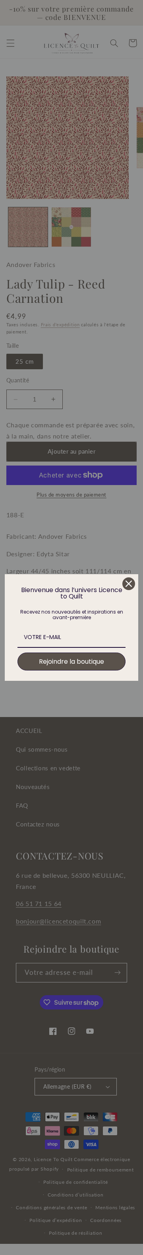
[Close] (128, 583)
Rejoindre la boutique (71, 661)
